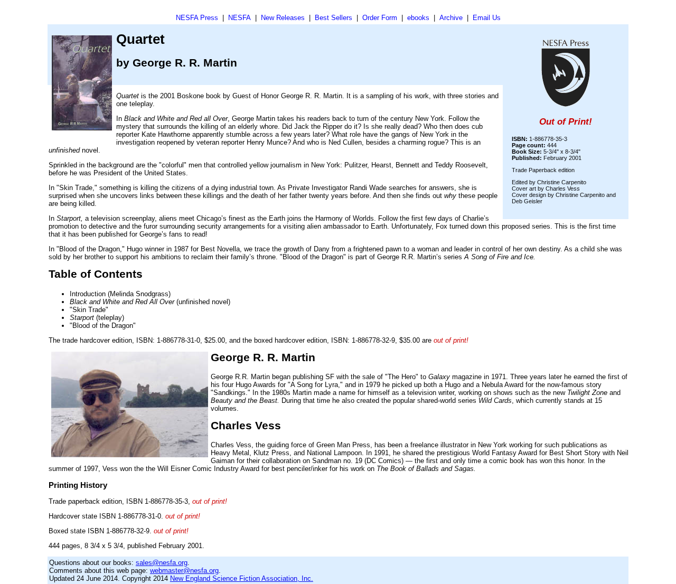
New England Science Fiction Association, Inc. (241, 578)
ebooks (418, 18)
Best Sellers (333, 18)
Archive (451, 18)
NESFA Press (197, 18)
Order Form (379, 18)
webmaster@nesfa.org (184, 570)
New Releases (283, 18)
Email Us (487, 18)
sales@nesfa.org (161, 563)
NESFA (239, 18)
